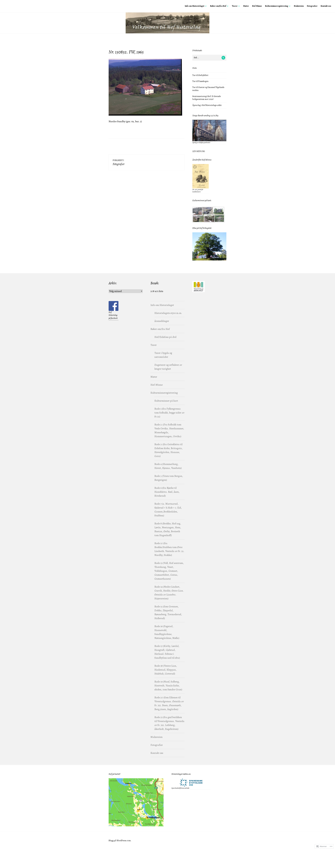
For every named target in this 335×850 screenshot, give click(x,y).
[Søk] (223, 58)
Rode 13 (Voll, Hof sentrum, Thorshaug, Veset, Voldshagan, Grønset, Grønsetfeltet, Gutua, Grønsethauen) (169, 570)
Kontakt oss (326, 6)
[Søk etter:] (209, 57)
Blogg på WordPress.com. (120, 840)
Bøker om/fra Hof (218, 6)
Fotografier (312, 6)
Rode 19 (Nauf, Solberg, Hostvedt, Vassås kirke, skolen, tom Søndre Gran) (168, 685)
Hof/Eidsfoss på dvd (165, 337)
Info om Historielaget (194, 6)
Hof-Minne (257, 6)
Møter (246, 6)
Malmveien (299, 6)
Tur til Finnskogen (200, 81)
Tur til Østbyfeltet (200, 75)
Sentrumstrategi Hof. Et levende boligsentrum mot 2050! (206, 98)
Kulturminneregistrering (276, 6)
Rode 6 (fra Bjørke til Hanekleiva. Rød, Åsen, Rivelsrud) (167, 492)
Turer (235, 6)
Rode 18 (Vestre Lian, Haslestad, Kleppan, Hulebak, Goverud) (165, 669)
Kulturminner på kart (166, 400)
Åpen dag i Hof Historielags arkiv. (207, 105)
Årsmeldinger (161, 321)
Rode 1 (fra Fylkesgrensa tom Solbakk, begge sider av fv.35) (169, 412)
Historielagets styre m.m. (168, 313)
